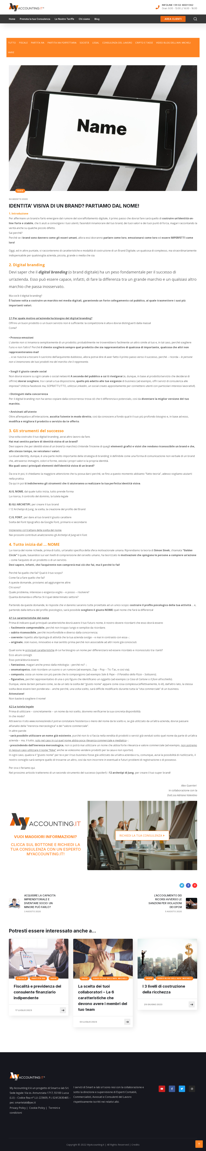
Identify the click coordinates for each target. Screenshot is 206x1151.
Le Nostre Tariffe (64, 19)
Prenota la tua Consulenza (35, 19)
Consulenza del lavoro (117, 42)
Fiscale (23, 42)
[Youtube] (162, 1089)
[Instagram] (192, 1089)
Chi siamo (84, 19)
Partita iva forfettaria (61, 42)
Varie (11, 52)
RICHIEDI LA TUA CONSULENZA (141, 835)
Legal (95, 42)
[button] (173, 19)
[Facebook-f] (172, 1089)
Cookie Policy (37, 1108)
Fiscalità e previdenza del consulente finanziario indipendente (37, 992)
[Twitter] (181, 885)
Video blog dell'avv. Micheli (173, 42)
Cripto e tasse (144, 42)
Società (84, 42)
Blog (96, 19)
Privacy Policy (18, 1108)
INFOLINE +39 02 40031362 (177, 4)
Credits (135, 1144)
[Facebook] (188, 885)
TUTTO (12, 42)
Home (12, 19)
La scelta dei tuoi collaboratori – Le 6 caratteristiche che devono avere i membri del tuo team (102, 998)
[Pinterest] (194, 885)
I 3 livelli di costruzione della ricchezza (163, 989)
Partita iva (37, 42)
